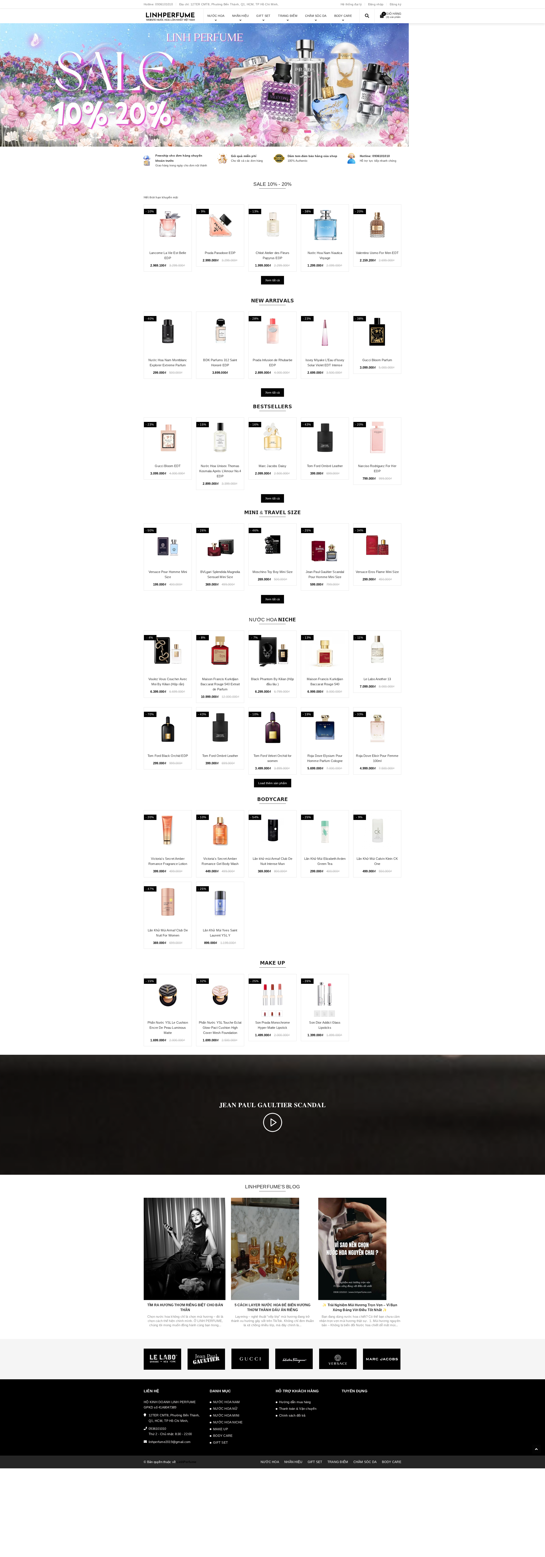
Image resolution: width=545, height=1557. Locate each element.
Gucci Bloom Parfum (325, 360)
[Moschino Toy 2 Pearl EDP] (377, 226)
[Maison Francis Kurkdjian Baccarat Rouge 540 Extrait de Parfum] (220, 652)
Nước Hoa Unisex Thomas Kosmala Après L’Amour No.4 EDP (168, 471)
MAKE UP (220, 1429)
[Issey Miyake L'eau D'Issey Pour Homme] (272, 226)
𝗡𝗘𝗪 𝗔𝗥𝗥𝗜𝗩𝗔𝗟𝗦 (272, 300)
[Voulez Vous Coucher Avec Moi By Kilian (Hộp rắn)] (168, 652)
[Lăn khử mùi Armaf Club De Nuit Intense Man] (272, 831)
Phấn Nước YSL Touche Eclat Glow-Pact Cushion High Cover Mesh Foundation (220, 1028)
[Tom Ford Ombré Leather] (272, 439)
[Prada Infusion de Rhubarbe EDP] (220, 333)
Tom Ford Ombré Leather (272, 466)
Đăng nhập (375, 4)
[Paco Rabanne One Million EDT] (325, 226)
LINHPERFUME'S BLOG (272, 1186)
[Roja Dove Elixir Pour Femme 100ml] (377, 728)
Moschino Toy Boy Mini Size (220, 572)
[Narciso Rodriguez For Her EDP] (325, 439)
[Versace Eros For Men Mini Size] (377, 545)
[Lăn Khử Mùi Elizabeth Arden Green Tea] (325, 831)
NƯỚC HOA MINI (226, 1415)
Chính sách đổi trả (292, 1415)
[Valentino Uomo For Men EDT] (168, 226)
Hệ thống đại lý (351, 4)
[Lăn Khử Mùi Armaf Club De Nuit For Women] (168, 903)
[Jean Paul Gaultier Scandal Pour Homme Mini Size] (272, 545)
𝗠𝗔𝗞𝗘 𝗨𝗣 (272, 963)
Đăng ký (395, 4)
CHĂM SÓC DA (365, 1462)
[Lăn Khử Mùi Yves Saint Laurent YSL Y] (220, 903)
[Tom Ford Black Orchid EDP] (168, 728)
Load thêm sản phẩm (272, 783)
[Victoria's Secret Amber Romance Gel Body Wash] (220, 831)
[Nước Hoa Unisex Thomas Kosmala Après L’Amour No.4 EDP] (168, 439)
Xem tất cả (272, 280)
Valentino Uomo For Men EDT (167, 253)
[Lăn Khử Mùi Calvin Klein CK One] (377, 831)
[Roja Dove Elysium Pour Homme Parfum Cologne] (325, 728)
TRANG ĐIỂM (337, 1462)
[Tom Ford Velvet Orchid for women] (272, 728)
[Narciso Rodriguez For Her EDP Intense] (377, 333)
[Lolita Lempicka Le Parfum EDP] (220, 226)
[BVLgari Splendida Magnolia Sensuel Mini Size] (168, 545)
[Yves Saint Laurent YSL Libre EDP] (377, 439)
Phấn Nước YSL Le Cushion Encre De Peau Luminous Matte (168, 1028)
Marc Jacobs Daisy (220, 466)
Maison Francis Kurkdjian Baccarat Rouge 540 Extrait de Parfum (220, 684)
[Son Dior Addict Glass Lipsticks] (325, 995)
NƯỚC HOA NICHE (228, 1422)
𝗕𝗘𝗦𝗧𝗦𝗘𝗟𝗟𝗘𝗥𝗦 (272, 406)
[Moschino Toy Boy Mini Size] (220, 545)
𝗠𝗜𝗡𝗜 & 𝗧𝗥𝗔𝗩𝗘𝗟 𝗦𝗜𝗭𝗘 (272, 512)
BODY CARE (222, 1435)
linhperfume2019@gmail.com (170, 1442)
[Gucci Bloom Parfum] (325, 333)
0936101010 (164, 4)
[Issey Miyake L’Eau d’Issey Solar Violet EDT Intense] (272, 333)
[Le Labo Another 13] (377, 652)
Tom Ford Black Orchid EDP (168, 756)
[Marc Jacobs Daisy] (220, 439)
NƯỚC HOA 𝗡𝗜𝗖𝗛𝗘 (272, 619)
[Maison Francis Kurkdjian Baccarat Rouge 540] (325, 652)
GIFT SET (220, 1442)
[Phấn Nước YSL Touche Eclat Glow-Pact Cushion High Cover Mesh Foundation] (220, 995)
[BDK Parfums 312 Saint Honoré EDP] (168, 333)
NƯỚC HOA (270, 1462)
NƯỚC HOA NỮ (225, 1408)
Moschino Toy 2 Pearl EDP (377, 253)
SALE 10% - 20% (272, 184)
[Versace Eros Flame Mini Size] (325, 545)
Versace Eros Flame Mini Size (324, 572)
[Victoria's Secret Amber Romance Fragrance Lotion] (168, 831)
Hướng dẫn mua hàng (295, 1402)
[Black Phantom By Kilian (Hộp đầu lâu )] (272, 652)
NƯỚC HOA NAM (226, 1402)
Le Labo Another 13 (377, 679)
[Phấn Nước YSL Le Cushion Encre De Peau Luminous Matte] (168, 995)
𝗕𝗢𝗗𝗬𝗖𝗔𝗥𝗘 (272, 799)
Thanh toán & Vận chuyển (297, 1408)
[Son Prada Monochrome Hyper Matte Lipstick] (272, 995)
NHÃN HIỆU (293, 1462)
